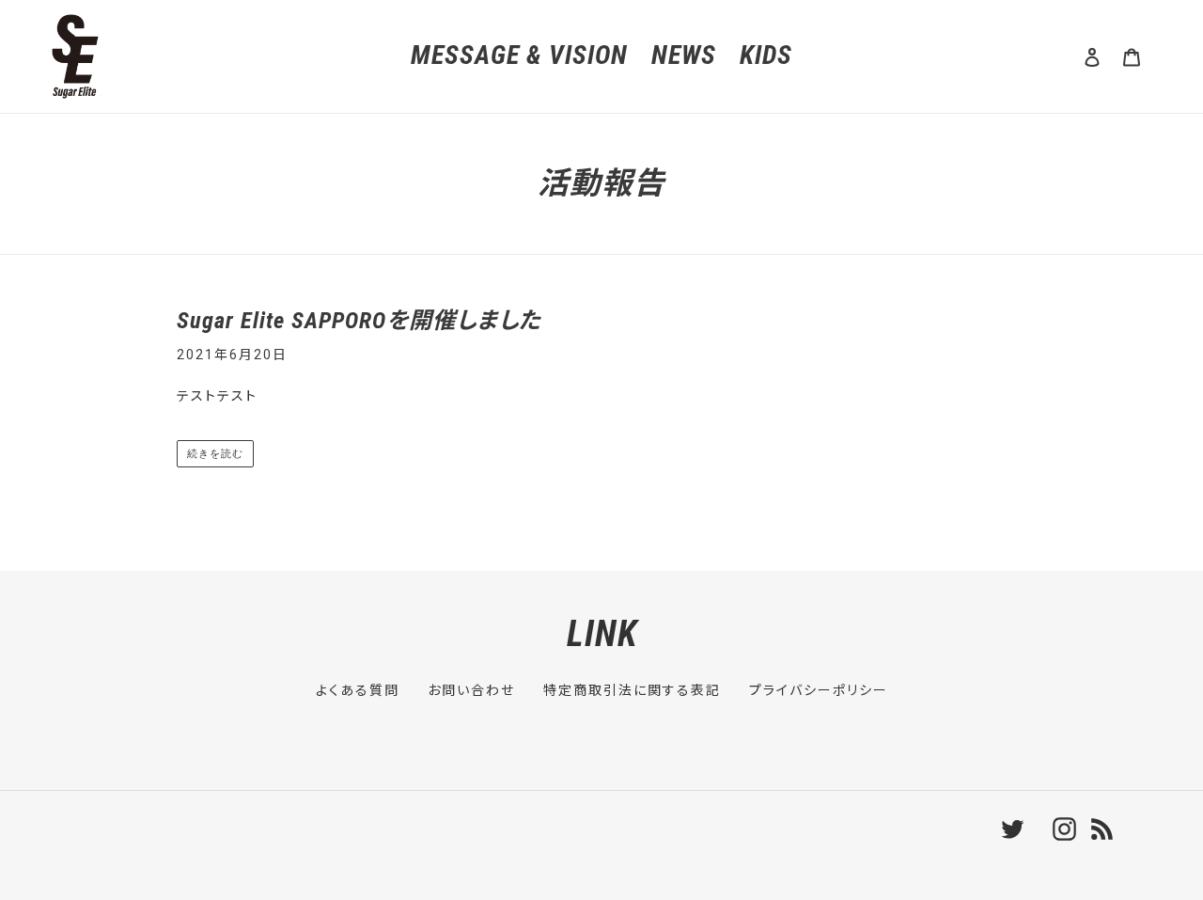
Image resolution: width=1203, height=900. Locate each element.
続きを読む (214, 453)
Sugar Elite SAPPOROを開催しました (359, 320)
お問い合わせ (471, 690)
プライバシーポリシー (818, 690)
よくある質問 (357, 690)
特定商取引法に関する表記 (632, 690)
